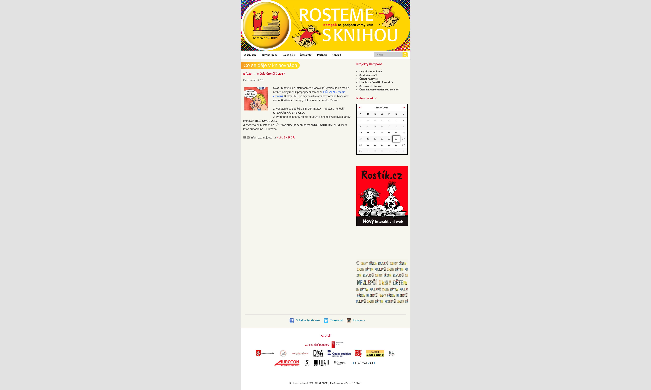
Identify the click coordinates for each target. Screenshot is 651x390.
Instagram (358, 320)
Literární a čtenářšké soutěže (376, 82)
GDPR (325, 383)
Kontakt (336, 54)
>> (403, 107)
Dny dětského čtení (370, 71)
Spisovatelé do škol (370, 86)
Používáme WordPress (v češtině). (346, 383)
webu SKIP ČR (286, 137)
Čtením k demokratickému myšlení (379, 89)
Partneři (322, 54)
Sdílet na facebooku (307, 320)
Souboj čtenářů (368, 75)
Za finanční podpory (317, 344)
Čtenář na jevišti (368, 78)
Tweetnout (336, 320)
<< (360, 107)
